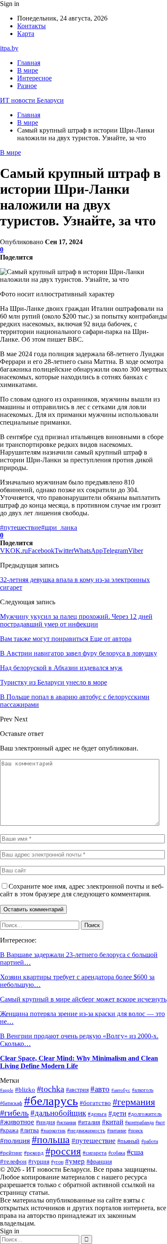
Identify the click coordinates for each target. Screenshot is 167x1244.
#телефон (13, 1161)
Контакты (31, 26)
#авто (100, 1088)
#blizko (25, 1089)
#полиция (15, 1141)
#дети (117, 1113)
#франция (99, 1161)
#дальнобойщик (58, 1112)
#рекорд (34, 1153)
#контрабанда (139, 1123)
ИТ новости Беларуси (32, 100)
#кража (9, 1130)
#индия (45, 1122)
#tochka (50, 1088)
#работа (149, 1141)
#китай (112, 1122)
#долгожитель (145, 1114)
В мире (27, 70)
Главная (28, 62)
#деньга (97, 1114)
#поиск (135, 1131)
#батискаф (11, 1103)
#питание (116, 1131)
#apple (6, 1090)
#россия (63, 1151)
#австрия (77, 1089)
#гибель (14, 1112)
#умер (75, 1161)
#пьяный (128, 1141)
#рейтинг (11, 1152)
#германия (134, 1102)
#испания (66, 1123)
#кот (160, 1123)
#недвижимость (86, 1131)
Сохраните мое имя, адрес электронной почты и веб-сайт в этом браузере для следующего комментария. (82, 890)
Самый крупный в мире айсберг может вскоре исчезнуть (83, 999)
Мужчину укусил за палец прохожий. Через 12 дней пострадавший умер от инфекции (76, 620)
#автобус (120, 1090)
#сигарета (95, 1152)
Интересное (34, 78)
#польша (51, 1139)
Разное (27, 85)
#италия (89, 1122)
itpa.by (9, 48)
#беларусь (51, 1101)
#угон (57, 1162)
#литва (29, 1130)
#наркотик (53, 1130)
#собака (116, 1153)
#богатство (95, 1102)
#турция (38, 1161)
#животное (17, 1122)
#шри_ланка (59, 527)
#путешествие (20, 527)
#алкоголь (142, 1090)
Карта (25, 33)
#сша (135, 1152)
